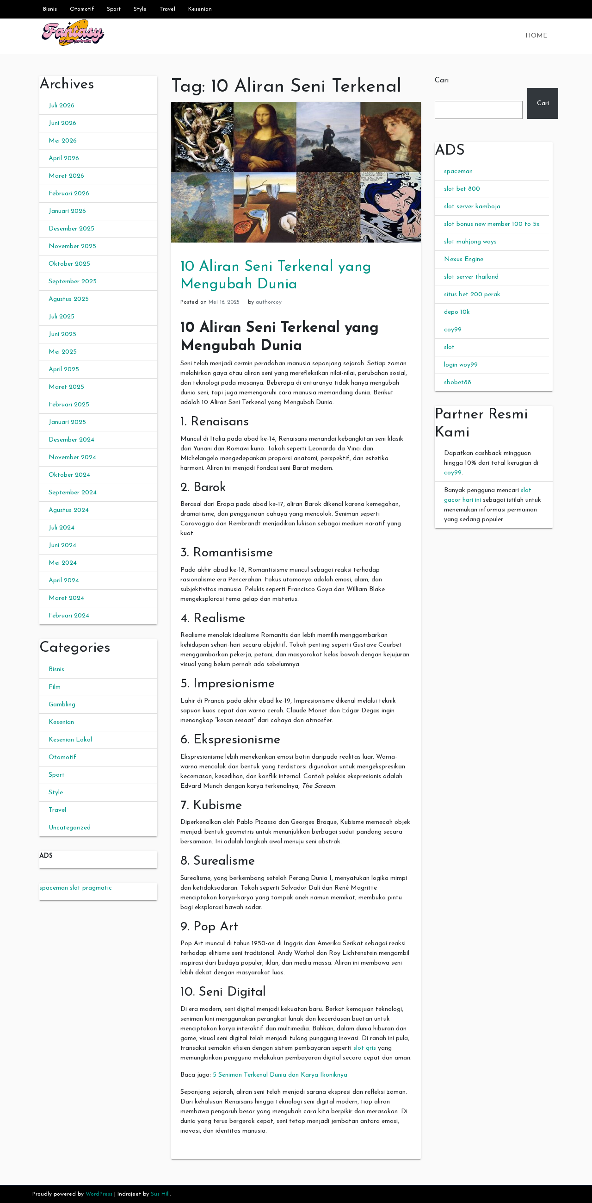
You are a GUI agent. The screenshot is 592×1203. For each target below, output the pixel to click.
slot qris (364, 1048)
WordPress (99, 1194)
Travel (167, 9)
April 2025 (64, 369)
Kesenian (200, 9)
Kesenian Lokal (70, 739)
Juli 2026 (61, 105)
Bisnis (50, 9)
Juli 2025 (61, 316)
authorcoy (269, 302)
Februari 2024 (69, 615)
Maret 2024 (66, 598)
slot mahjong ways (470, 241)
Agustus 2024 (69, 510)
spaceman (458, 171)
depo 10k (457, 312)
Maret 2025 (66, 387)
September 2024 (73, 492)
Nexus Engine (463, 259)
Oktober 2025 (69, 264)
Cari (442, 80)
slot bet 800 (462, 189)
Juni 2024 (62, 545)
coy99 (453, 329)
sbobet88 (457, 382)
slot (449, 347)
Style (140, 9)
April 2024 (64, 580)
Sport (114, 9)
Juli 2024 (61, 527)
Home (536, 35)
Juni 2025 (62, 334)
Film (55, 687)
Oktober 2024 (69, 475)
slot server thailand (471, 277)
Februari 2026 (69, 193)
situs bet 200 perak (472, 294)
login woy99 (461, 365)
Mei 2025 (63, 352)
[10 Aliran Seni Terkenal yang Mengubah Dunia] (296, 171)
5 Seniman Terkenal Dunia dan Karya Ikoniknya (280, 1075)
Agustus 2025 (69, 299)
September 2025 (73, 281)
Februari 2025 (69, 404)
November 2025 (72, 246)
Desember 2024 (71, 439)
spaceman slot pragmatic (75, 888)
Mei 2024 (63, 563)
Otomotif (82, 9)
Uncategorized (70, 827)
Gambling (62, 704)
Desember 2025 (71, 228)
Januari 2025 (67, 422)
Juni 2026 (62, 123)
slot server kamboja (472, 206)
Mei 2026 (63, 140)
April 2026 (64, 158)
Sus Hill (160, 1194)
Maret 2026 (66, 176)
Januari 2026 (67, 211)
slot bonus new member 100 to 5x (492, 224)
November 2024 (72, 457)
